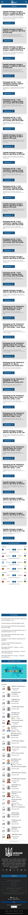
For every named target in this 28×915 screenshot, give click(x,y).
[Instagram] (6, 870)
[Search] (26, 2)
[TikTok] (14, 870)
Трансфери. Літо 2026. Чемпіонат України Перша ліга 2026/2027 (13, 639)
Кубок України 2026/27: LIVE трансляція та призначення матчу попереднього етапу (14, 619)
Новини (11, 911)
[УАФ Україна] (14, 881)
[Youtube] (21, 870)
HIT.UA (12, 906)
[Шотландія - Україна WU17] (14, 562)
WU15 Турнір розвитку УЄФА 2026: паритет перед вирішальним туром (12, 635)
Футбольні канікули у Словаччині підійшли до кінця (12, 623)
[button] (2, 2)
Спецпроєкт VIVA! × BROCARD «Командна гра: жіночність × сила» (11, 643)
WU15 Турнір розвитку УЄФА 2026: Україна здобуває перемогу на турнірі (13, 627)
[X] (17, 870)
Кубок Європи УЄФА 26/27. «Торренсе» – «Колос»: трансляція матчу (12, 648)
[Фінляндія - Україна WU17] (14, 549)
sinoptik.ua (19, 904)
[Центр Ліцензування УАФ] (14, 888)
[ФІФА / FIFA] (14, 886)
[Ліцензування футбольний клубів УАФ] (14, 893)
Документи (16, 911)
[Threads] (25, 870)
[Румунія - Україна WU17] (14, 569)
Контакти (21, 911)
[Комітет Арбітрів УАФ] (14, 891)
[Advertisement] (14, 599)
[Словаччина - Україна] (14, 556)
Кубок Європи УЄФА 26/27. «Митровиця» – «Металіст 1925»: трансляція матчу (13, 652)
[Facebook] (3, 870)
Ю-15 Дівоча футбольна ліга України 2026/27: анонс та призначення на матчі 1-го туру (13, 631)
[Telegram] (10, 870)
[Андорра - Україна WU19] (14, 581)
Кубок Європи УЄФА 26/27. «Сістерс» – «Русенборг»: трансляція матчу (13, 656)
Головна (6, 911)
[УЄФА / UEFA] (14, 883)
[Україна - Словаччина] (14, 575)
